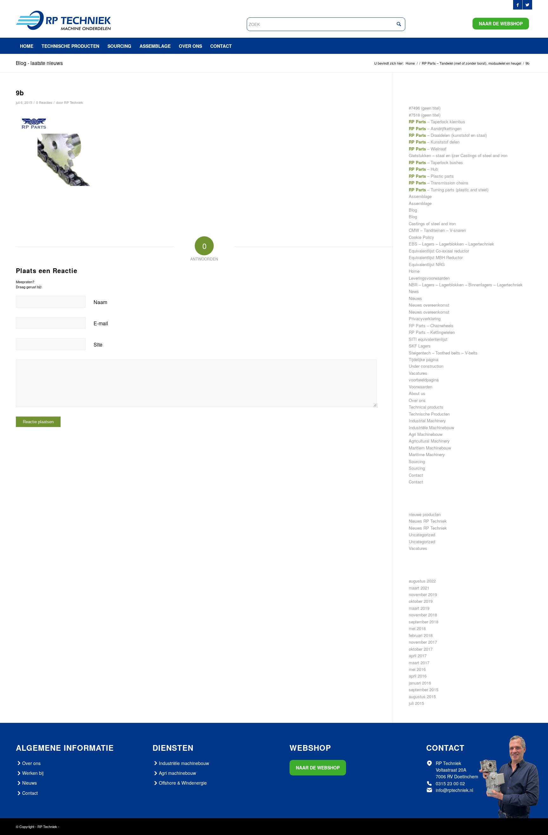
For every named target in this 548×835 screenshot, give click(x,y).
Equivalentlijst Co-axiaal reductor (439, 251)
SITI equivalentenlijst (428, 339)
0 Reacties (44, 102)
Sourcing (417, 461)
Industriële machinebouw (184, 763)
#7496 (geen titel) (424, 108)
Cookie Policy (421, 237)
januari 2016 (420, 683)
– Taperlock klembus (437, 121)
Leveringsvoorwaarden (429, 278)
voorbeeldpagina (424, 380)
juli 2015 (416, 703)
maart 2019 (419, 608)
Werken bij (32, 773)
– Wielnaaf (428, 149)
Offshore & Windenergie (183, 783)
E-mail (101, 323)
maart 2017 (419, 663)
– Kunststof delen (434, 142)
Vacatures (418, 373)
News (414, 291)
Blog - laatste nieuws (39, 63)
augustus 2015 (422, 696)
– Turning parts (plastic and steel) (448, 190)
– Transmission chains (438, 183)
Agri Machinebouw (425, 434)
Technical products (426, 407)
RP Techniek (73, 102)
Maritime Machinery (427, 454)
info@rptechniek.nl (454, 790)
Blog (413, 210)
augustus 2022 (422, 581)
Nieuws (415, 298)
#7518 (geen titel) (424, 115)
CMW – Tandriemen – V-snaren (437, 230)
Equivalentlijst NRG (427, 264)
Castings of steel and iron (432, 223)
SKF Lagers (420, 346)
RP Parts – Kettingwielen (432, 332)
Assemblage (420, 196)
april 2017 (418, 656)
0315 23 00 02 (450, 783)
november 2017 (423, 642)
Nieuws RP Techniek (428, 521)
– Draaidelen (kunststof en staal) (448, 135)
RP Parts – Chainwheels (431, 325)
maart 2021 (419, 588)
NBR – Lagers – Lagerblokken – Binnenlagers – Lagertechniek (466, 285)
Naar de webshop (501, 23)
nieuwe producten (425, 514)
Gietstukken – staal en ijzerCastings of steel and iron (458, 155)
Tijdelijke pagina (423, 359)
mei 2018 (417, 628)
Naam (100, 302)
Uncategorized (422, 535)
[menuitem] (26, 46)
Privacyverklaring (424, 319)
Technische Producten (429, 414)
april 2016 (418, 676)
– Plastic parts (431, 176)
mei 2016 (417, 669)
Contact (416, 475)
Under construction (426, 366)
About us (417, 393)
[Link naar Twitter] (527, 5)
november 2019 (423, 594)
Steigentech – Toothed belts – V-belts (443, 353)
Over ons (417, 400)
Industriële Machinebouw (431, 427)
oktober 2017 (421, 649)
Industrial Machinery (427, 421)
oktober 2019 (421, 601)
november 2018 (423, 615)
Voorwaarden (420, 387)
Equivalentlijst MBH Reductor (436, 257)
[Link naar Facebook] (517, 5)
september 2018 (423, 622)
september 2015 (423, 689)
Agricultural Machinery (429, 441)
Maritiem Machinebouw (430, 448)
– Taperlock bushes (436, 162)
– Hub (423, 169)
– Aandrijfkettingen (435, 128)
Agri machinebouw (177, 773)
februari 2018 (421, 635)
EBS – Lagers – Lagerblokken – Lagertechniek (451, 244)
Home (414, 271)
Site (98, 344)
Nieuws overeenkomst (429, 305)
